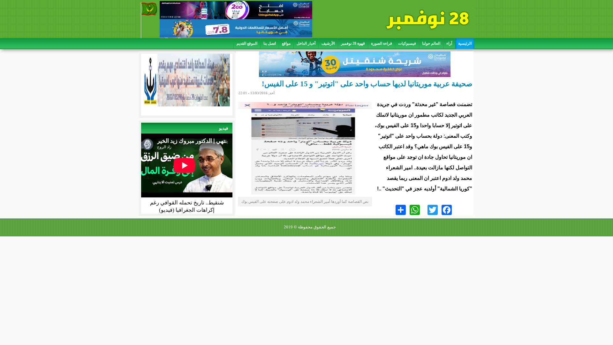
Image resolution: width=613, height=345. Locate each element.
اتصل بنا (269, 43)
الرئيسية (465, 43)
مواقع (286, 43)
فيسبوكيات (407, 43)
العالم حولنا (431, 43)
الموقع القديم (247, 43)
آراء (449, 43)
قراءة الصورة (381, 43)
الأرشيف (328, 43)
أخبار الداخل (306, 43)
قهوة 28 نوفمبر (353, 43)
